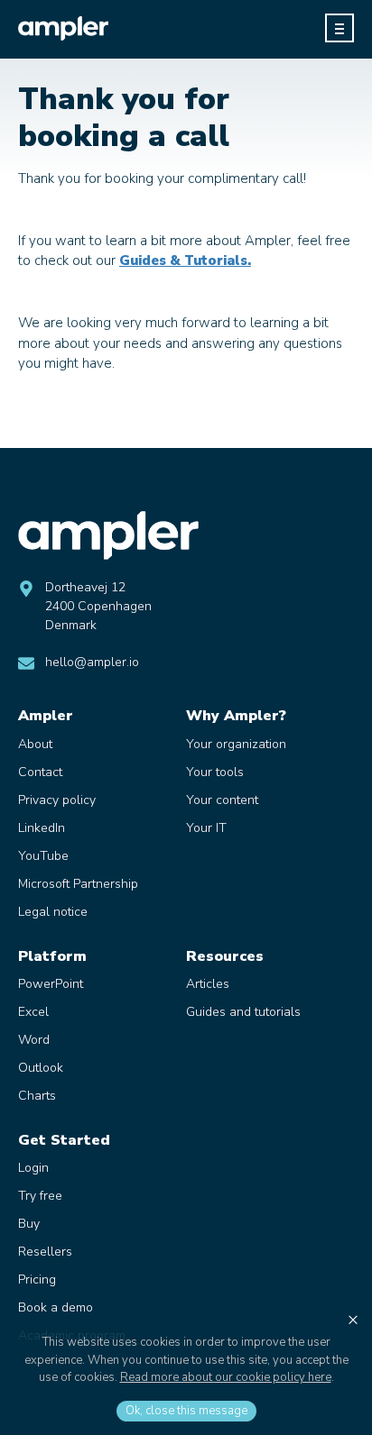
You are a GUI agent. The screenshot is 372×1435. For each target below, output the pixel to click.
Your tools (215, 772)
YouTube (43, 855)
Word (34, 1039)
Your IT (206, 827)
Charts (37, 1095)
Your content (222, 800)
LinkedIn (41, 827)
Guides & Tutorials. (185, 260)
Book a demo (55, 1307)
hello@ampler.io (92, 662)
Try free (40, 1195)
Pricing (37, 1279)
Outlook (40, 1067)
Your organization (236, 744)
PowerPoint (50, 983)
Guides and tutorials (243, 1011)
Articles (207, 983)
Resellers (45, 1251)
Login (33, 1167)
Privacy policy (57, 800)
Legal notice (53, 911)
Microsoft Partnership (78, 883)
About (35, 744)
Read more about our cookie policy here (225, 1377)
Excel (33, 1011)
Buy (29, 1223)
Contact (40, 772)
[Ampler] (63, 28)
